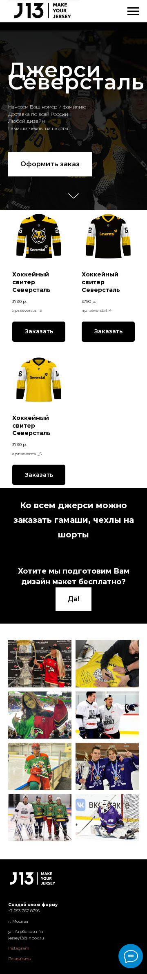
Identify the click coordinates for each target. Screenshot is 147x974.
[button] (50, 318)
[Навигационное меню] (133, 11)
